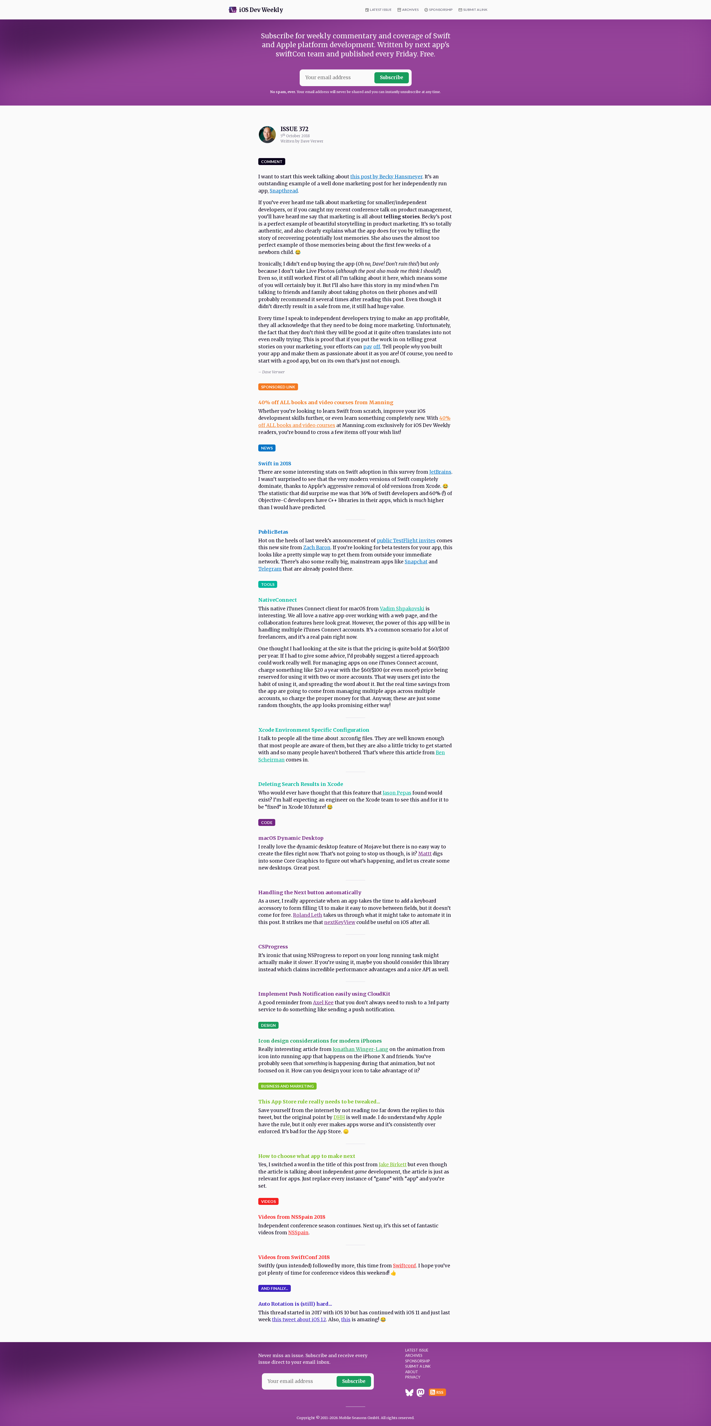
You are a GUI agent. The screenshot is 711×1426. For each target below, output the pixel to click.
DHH (339, 1117)
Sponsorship (440, 10)
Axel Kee (323, 1003)
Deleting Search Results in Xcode (300, 784)
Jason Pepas (397, 793)
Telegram (270, 569)
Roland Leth (307, 915)
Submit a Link (475, 10)
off (376, 347)
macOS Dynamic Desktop (291, 838)
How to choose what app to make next (306, 1156)
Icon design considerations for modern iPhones (320, 1041)
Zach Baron (317, 548)
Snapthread (284, 191)
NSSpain (298, 1233)
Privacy (412, 1377)
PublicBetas (273, 532)
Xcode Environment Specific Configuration (313, 730)
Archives (410, 10)
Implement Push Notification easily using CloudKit (324, 994)
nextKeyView (339, 922)
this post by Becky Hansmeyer (386, 177)
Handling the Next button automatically (309, 892)
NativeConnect (277, 600)
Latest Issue (381, 10)
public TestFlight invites (406, 541)
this (346, 1320)
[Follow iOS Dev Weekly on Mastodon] (420, 1393)
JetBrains (440, 472)
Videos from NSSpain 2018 (292, 1217)
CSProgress (273, 946)
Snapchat (416, 562)
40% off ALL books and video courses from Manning (325, 402)
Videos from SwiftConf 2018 (294, 1257)
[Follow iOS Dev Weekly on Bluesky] (409, 1393)
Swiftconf (404, 1266)
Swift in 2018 (274, 463)
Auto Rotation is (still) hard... (295, 1304)
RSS (439, 1392)
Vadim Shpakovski (402, 609)
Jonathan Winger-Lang (360, 1049)
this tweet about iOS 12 (299, 1320)
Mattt (425, 854)
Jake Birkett (393, 1165)
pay (367, 347)
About (411, 1372)
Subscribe (391, 77)
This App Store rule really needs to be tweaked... (319, 1101)
